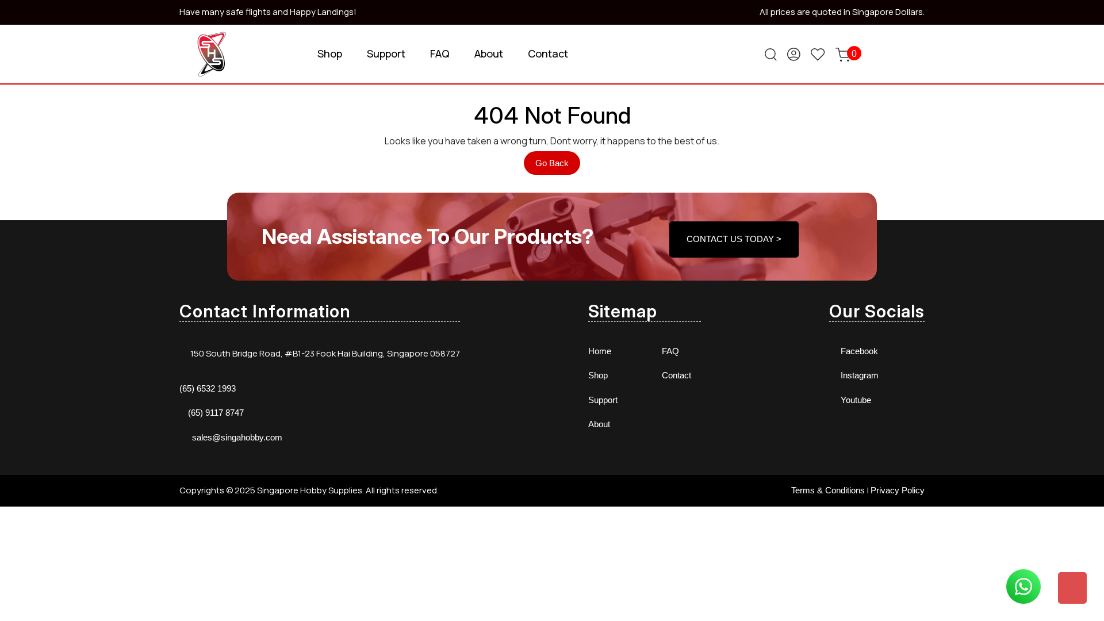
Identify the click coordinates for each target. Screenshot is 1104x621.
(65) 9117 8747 (216, 412)
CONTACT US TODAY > (734, 239)
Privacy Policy (898, 490)
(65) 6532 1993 (207, 388)
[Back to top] (1072, 588)
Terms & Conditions (828, 490)
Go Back (557, 166)
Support (386, 53)
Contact (548, 53)
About (488, 53)
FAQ (440, 53)
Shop (329, 53)
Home (599, 351)
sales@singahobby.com (237, 437)
